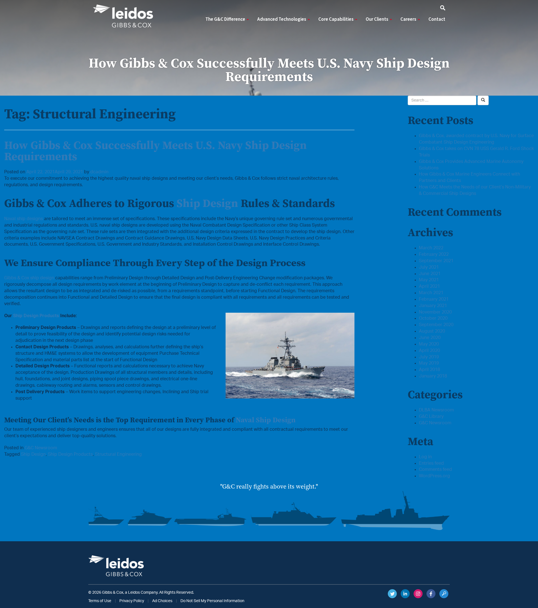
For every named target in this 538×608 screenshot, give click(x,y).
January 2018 (433, 376)
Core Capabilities (336, 19)
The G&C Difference (225, 19)
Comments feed (435, 469)
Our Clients (377, 19)
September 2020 (436, 325)
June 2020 (429, 337)
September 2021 (436, 261)
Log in (425, 457)
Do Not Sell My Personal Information (212, 601)
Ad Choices (162, 601)
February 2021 (434, 299)
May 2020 (429, 344)
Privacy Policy (131, 601)
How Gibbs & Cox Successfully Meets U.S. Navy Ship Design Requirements (155, 150)
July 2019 (429, 357)
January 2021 (433, 305)
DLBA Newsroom (436, 410)
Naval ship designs (23, 219)
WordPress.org (434, 476)
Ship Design (207, 203)
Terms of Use (99, 601)
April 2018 (429, 369)
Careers (408, 19)
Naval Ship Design (266, 420)
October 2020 (433, 318)
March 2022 (431, 248)
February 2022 (434, 254)
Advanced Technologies (282, 19)
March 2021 (431, 293)
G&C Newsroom (41, 448)
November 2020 (435, 312)
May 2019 (429, 363)
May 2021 (429, 280)
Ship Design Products (36, 316)
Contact (436, 19)
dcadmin (99, 172)
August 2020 (432, 331)
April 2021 (429, 286)
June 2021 (429, 273)
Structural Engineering (118, 454)
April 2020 (429, 350)
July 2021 (429, 267)
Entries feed (431, 463)
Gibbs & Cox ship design (29, 278)
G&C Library (431, 416)
